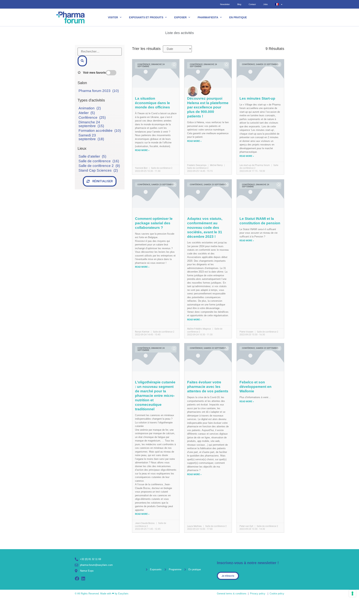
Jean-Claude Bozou (145, 523)
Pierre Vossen (246, 331)
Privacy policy (257, 593)
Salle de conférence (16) (99, 161)
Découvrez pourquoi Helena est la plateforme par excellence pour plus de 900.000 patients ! (207, 107)
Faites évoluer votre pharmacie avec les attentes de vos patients (207, 386)
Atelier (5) (87, 113)
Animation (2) (90, 108)
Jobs (265, 4)
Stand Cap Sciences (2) (98, 170)
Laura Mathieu (194, 526)
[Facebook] (77, 578)
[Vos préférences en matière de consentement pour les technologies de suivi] (352, 593)
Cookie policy (277, 593)
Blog (239, 4)
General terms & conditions (231, 593)
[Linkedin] (83, 578)
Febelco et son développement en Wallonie (255, 386)
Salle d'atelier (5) (92, 156)
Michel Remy (216, 165)
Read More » (142, 150)
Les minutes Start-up (257, 98)
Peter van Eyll (246, 526)
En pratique (238, 17)
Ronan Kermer (142, 331)
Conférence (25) (92, 117)
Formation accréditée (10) (100, 131)
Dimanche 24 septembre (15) (91, 124)
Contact (252, 4)
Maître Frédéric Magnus (199, 328)
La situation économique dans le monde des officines (152, 102)
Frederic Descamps (196, 165)
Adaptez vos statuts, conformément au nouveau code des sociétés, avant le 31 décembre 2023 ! (204, 228)
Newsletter (225, 4)
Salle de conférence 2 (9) (99, 166)
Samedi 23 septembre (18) (91, 137)
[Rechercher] (82, 61)
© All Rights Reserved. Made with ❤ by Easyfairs (101, 593)
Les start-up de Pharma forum (255, 165)
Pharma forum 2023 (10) (99, 91)
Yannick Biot (141, 168)
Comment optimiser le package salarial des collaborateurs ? (154, 223)
